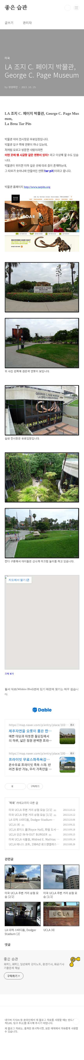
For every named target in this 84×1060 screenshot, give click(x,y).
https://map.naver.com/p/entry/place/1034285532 (38, 725)
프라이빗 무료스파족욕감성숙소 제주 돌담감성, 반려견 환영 (29, 759)
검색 (68, 8)
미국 (12, 803)
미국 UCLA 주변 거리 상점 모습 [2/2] (30, 810)
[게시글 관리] (21, 786)
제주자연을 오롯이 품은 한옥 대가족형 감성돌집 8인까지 (30, 730)
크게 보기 (9, 673)
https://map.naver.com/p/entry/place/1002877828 (38, 753)
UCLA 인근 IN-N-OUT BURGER (28, 834)
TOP (76, 1021)
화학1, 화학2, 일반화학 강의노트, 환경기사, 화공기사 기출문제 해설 (34, 966)
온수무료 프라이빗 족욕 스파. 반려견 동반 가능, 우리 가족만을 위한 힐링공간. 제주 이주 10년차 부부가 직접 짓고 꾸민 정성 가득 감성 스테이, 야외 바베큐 (30, 766)
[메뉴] (76, 8)
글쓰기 (9, 22)
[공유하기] (16, 786)
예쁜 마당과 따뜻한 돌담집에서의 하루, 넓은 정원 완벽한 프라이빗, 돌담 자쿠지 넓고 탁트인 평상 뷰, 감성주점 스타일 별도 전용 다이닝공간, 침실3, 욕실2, (30, 738)
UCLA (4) (14, 824)
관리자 (27, 22)
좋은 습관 (16, 8)
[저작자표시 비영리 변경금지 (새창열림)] (48, 786)
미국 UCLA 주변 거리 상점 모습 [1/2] (30, 815)
